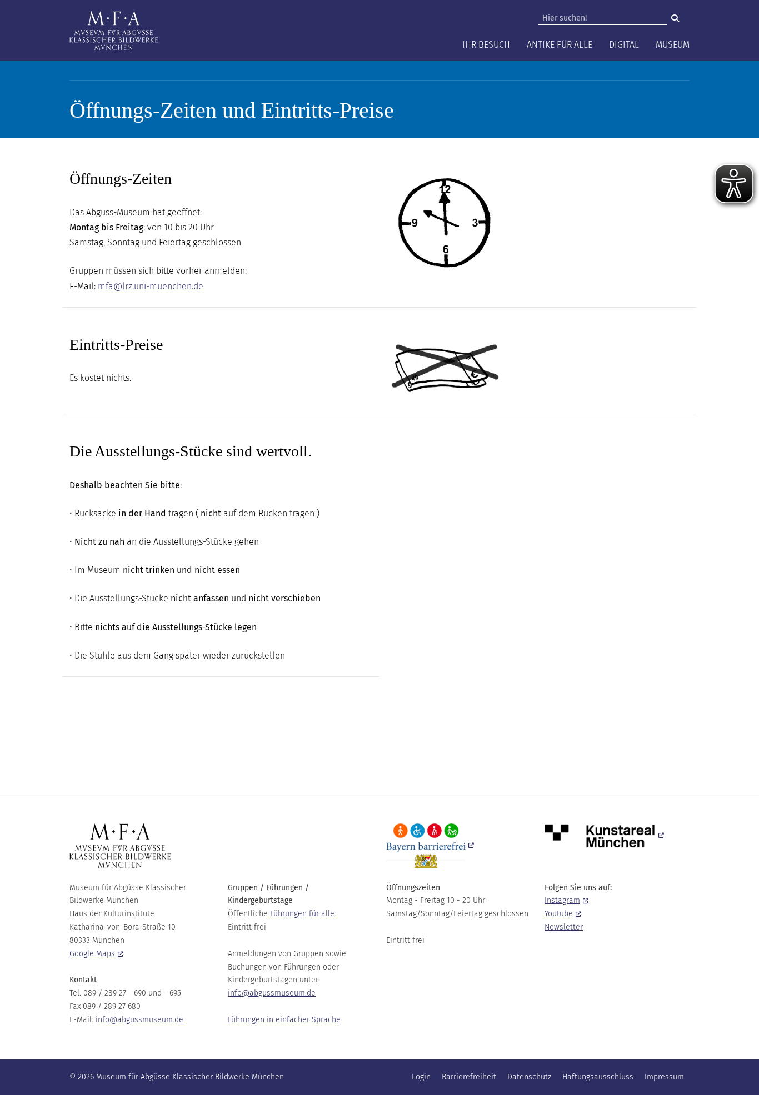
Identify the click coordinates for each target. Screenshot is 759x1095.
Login (421, 1077)
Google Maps (92, 953)
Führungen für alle (302, 913)
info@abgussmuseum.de (139, 1019)
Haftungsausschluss (597, 1077)
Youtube (559, 913)
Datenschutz (529, 1077)
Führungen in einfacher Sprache (284, 1019)
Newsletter (564, 927)
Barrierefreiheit (469, 1077)
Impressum (664, 1077)
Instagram (562, 900)
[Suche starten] (675, 18)
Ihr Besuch (486, 44)
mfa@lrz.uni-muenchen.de (150, 286)
